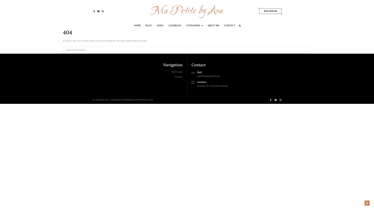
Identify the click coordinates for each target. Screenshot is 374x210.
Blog (149, 25)
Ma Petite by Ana (187, 11)
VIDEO (160, 25)
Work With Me (270, 11)
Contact (229, 25)
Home (137, 25)
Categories (193, 25)
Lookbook (175, 25)
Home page (176, 72)
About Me (213, 25)
